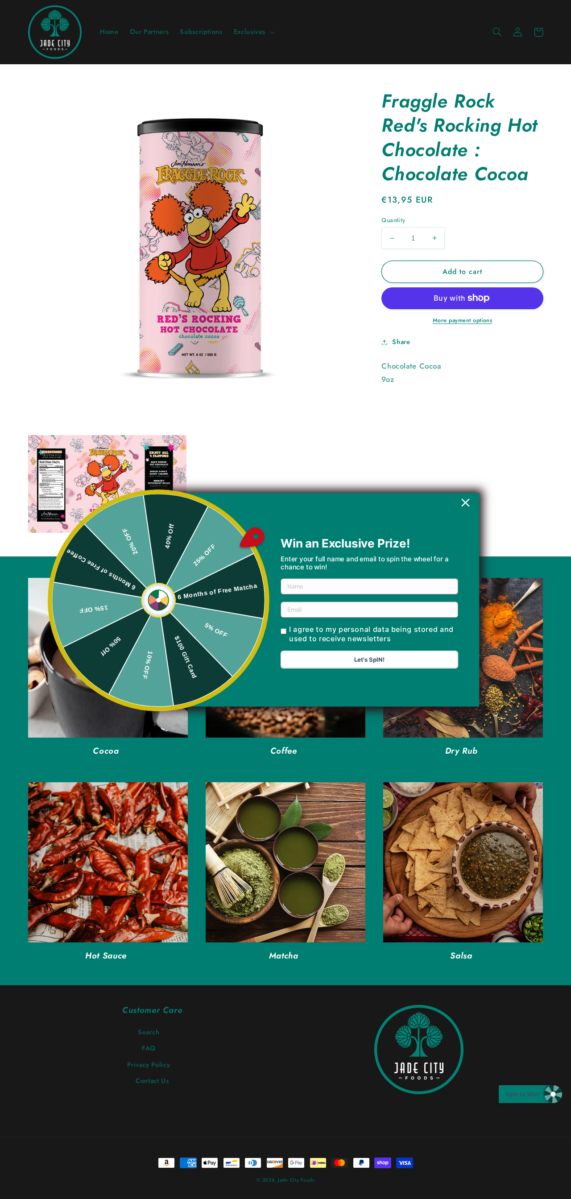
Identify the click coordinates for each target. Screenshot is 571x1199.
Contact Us (152, 1081)
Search (148, 1032)
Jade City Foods (296, 1180)
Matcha (283, 956)
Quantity (393, 220)
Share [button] (401, 342)
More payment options (462, 320)
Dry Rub (461, 751)
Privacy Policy (148, 1065)
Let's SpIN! (369, 659)
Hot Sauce (106, 956)
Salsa (461, 956)
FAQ (149, 1048)
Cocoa (106, 751)
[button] (253, 32)
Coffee (283, 751)
